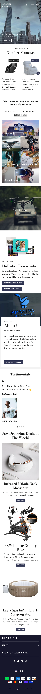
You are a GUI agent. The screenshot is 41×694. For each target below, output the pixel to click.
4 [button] (23, 426)
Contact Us (11, 638)
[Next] (38, 73)
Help (5, 645)
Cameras (28, 52)
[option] (29, 76)
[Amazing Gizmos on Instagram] (26, 661)
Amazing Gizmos (6, 5)
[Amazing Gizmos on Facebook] (14, 661)
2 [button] (19, 426)
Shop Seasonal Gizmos (12, 288)
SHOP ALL (7, 40)
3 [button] (21, 426)
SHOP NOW (20, 500)
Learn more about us (13, 362)
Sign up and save (15, 652)
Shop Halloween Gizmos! (13, 282)
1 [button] (17, 426)
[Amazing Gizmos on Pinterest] (22, 661)
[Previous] (2, 73)
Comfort (13, 52)
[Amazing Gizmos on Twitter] (18, 661)
